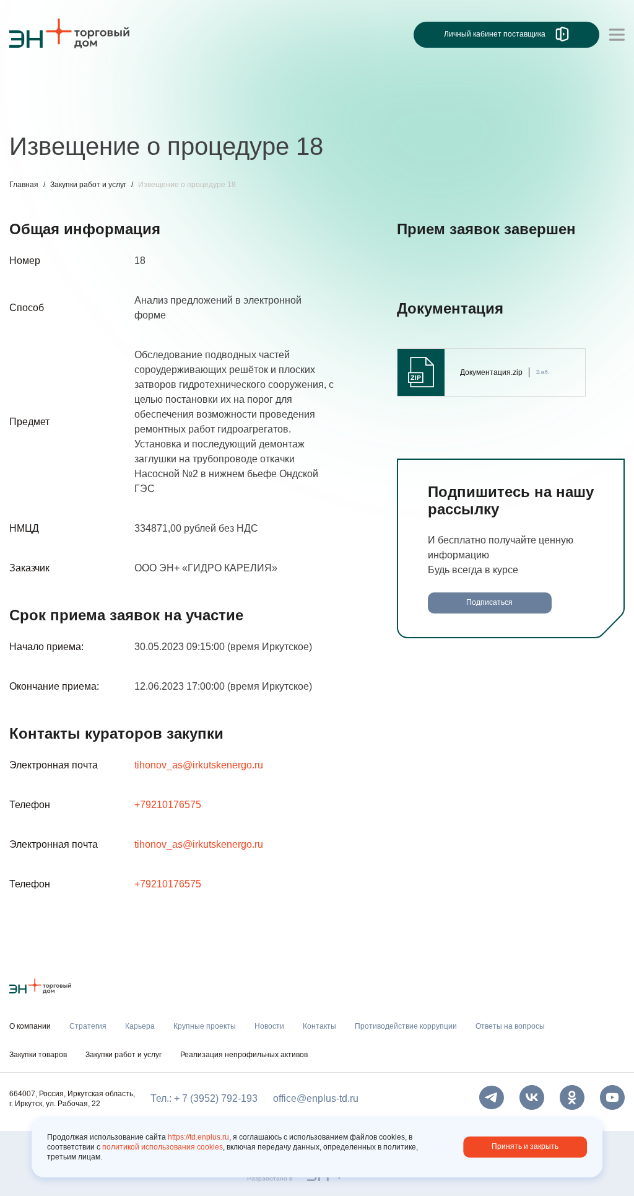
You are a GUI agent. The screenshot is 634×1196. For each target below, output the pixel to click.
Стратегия (33, 110)
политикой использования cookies (162, 1147)
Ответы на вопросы (529, 110)
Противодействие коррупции (402, 110)
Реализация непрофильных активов (244, 1054)
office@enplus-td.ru (315, 1098)
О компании (36, 84)
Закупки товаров (38, 1054)
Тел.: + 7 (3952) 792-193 (204, 1098)
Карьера (91, 110)
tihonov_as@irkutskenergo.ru (198, 765)
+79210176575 (167, 804)
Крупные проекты (166, 110)
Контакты (298, 110)
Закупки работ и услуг (88, 184)
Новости (242, 110)
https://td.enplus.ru (198, 1137)
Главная (23, 184)
